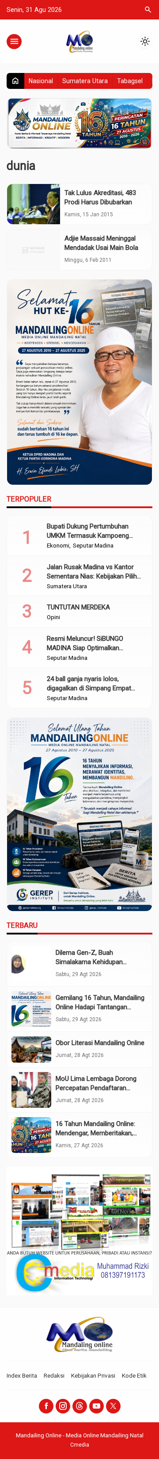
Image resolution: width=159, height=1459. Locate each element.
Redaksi (54, 1375)
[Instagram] (63, 1406)
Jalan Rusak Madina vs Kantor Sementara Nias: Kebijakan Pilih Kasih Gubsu (92, 576)
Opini (53, 617)
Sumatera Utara (85, 80)
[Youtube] (96, 1406)
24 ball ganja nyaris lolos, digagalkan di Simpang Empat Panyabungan (89, 688)
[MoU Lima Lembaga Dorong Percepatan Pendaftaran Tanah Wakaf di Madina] (31, 1090)
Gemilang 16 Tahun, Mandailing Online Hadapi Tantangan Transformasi (100, 1007)
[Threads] (79, 1406)
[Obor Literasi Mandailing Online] (31, 1049)
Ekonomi (58, 546)
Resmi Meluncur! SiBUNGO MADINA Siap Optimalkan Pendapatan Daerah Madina (86, 648)
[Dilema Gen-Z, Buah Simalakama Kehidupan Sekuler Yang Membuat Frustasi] (31, 964)
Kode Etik (134, 1375)
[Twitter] (113, 1406)
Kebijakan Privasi (93, 1375)
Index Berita (22, 1375)
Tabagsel (130, 80)
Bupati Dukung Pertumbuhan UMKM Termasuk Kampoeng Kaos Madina (88, 535)
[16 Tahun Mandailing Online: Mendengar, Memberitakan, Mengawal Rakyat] (31, 1135)
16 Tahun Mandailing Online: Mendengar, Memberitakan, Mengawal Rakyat (95, 1133)
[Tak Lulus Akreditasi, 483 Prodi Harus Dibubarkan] (33, 204)
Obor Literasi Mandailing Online (100, 1043)
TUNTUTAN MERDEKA (78, 607)
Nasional (41, 80)
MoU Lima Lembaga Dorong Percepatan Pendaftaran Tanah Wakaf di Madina (96, 1088)
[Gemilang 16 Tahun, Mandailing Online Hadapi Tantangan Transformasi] (31, 1009)
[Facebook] (46, 1406)
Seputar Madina (93, 546)
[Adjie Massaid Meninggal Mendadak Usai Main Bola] (33, 250)
